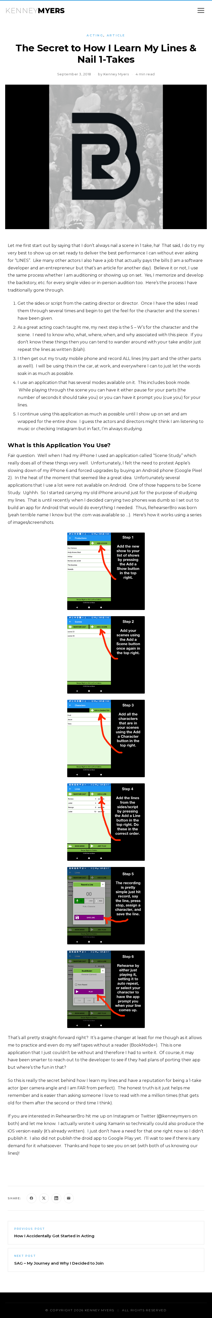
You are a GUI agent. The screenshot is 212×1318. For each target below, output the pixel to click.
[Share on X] (44, 1198)
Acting (95, 35)
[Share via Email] (69, 1198)
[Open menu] (201, 10)
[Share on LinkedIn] (56, 1198)
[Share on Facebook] (31, 1198)
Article (116, 35)
